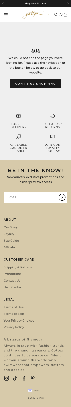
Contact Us (12, 280)
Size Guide (11, 240)
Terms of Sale (14, 314)
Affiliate (9, 247)
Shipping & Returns (18, 267)
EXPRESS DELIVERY (18, 125)
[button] (60, 14)
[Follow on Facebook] (24, 378)
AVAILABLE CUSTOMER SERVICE (18, 148)
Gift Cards (40, 3)
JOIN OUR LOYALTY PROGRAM (52, 148)
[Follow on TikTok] (15, 378)
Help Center (12, 287)
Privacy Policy (14, 327)
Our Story (11, 227)
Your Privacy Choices (19, 320)
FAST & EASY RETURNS (52, 125)
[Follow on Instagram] (6, 378)
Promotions (12, 274)
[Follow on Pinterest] (33, 378)
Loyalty (9, 234)
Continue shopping (35, 83)
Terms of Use (13, 307)
